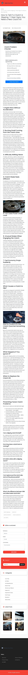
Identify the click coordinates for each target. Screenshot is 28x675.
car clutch (6, 517)
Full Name (5, 531)
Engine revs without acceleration (14, 63)
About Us (4, 657)
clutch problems (7, 514)
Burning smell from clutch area (14, 66)
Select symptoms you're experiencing (11, 61)
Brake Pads (7, 585)
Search (22, 564)
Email (4, 536)
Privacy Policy (5, 660)
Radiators (7, 597)
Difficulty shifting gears (12, 68)
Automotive (7, 599)
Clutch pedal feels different (13, 70)
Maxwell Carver (7, 28)
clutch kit (14, 512)
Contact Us (17, 660)
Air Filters (7, 581)
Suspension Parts (9, 592)
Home (2, 9)
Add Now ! (14, 552)
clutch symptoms (17, 514)
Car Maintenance (9, 583)
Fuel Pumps (7, 595)
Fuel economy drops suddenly (13, 78)
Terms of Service (18, 657)
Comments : (5, 542)
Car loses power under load (13, 72)
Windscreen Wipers (9, 588)
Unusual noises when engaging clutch (14, 75)
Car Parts (7, 578)
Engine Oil (7, 590)
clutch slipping (7, 512)
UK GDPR (4, 662)
